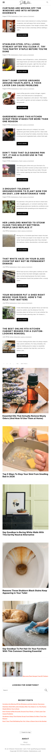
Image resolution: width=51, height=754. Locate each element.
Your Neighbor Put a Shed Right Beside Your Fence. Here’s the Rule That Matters (24, 297)
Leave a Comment (28, 16)
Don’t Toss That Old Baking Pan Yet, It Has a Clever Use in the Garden (24, 155)
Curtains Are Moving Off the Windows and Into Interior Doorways (22, 10)
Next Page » (24, 363)
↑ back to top (26, 732)
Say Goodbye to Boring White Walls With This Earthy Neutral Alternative (23, 533)
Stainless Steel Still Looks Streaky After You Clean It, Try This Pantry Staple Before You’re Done (25, 48)
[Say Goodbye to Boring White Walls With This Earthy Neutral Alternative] (25, 507)
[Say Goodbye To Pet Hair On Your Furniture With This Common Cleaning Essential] (25, 623)
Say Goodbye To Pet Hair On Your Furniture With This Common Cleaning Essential (24, 650)
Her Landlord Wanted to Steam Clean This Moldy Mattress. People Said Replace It (24, 225)
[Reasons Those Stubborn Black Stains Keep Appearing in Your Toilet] (25, 565)
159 (17, 363)
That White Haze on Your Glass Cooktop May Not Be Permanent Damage (24, 261)
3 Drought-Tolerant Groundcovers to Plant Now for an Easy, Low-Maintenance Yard (25, 191)
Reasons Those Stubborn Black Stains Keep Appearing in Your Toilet (25, 591)
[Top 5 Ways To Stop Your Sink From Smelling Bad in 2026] (25, 448)
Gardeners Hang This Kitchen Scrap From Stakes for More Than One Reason (25, 119)
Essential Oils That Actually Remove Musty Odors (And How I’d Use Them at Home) (24, 417)
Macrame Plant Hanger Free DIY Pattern (35, 676)
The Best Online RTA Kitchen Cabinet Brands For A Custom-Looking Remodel (23, 331)
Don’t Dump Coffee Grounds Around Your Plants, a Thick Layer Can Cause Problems (22, 83)
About (25, 742)
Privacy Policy (25, 744)
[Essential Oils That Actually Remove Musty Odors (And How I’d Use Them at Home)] (25, 390)
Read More (22, 35)
